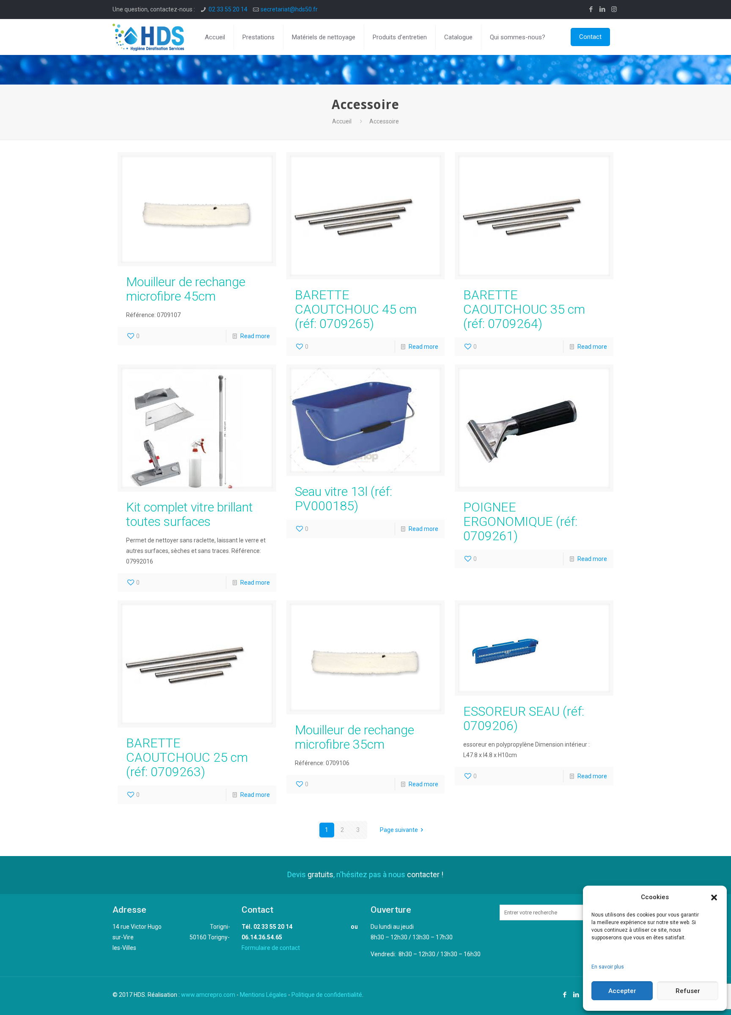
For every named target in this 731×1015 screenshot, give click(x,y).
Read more (255, 336)
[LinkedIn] (602, 9)
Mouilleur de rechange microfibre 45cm (185, 289)
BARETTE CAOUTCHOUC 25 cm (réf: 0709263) (187, 757)
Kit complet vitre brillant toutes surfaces (189, 514)
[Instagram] (614, 9)
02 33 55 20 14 (228, 9)
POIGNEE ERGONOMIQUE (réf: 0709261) (520, 521)
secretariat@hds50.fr (289, 9)
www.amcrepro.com (208, 994)
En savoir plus (607, 967)
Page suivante (399, 829)
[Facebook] (591, 9)
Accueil (342, 121)
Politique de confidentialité (326, 994)
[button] (714, 897)
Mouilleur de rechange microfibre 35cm (354, 737)
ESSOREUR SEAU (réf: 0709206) (523, 718)
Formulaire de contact (271, 947)
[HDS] (148, 37)
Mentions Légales (263, 994)
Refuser (688, 991)
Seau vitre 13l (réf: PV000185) (343, 498)
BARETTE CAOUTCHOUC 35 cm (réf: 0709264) (524, 309)
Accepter (622, 991)
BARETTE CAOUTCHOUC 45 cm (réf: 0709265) (356, 309)
